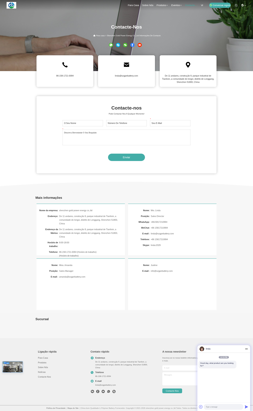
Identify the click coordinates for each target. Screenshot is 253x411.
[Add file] (201, 407)
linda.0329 (156, 245)
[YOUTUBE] (141, 45)
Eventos (175, 5)
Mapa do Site (73, 408)
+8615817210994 (159, 222)
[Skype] (119, 45)
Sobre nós (147, 5)
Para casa (133, 5)
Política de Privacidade (55, 408)
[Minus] (246, 348)
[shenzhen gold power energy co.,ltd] (11, 5)
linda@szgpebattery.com (126, 76)
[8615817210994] (108, 392)
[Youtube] (103, 392)
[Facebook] (133, 45)
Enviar (126, 157)
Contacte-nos (191, 5)
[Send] (246, 407)
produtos (161, 5)
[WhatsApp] (112, 45)
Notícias (42, 372)
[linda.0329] (114, 392)
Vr (202, 5)
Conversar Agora (221, 5)
